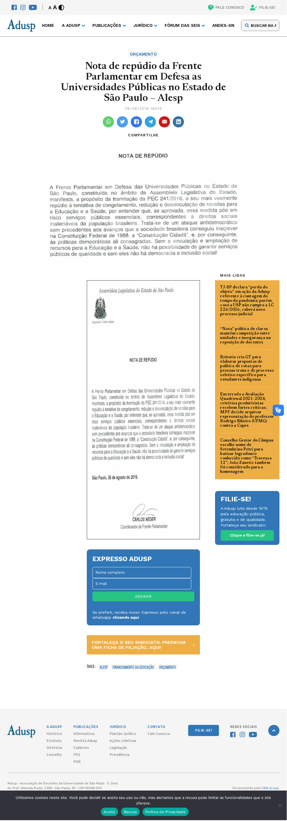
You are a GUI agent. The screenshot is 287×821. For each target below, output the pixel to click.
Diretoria (54, 748)
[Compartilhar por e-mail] (164, 121)
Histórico (54, 734)
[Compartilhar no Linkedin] (178, 121)
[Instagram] (22, 7)
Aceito (109, 812)
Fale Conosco (159, 734)
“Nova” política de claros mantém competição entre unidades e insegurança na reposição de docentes (245, 336)
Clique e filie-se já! (247, 535)
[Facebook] (14, 7)
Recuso (130, 812)
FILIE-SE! (267, 7)
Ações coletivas (122, 741)
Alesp (104, 667)
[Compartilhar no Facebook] (136, 121)
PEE (76, 755)
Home (48, 25)
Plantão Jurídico (122, 734)
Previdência (119, 755)
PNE (77, 762)
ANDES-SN (223, 25)
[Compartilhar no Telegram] (150, 121)
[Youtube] (33, 7)
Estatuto (54, 741)
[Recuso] (280, 805)
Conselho (54, 755)
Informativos (84, 734)
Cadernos (81, 748)
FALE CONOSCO (229, 7)
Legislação (118, 748)
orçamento (167, 667)
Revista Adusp (85, 741)
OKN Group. (270, 788)
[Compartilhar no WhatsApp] (108, 121)
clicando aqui (126, 617)
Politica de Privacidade (165, 812)
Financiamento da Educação (133, 667)
